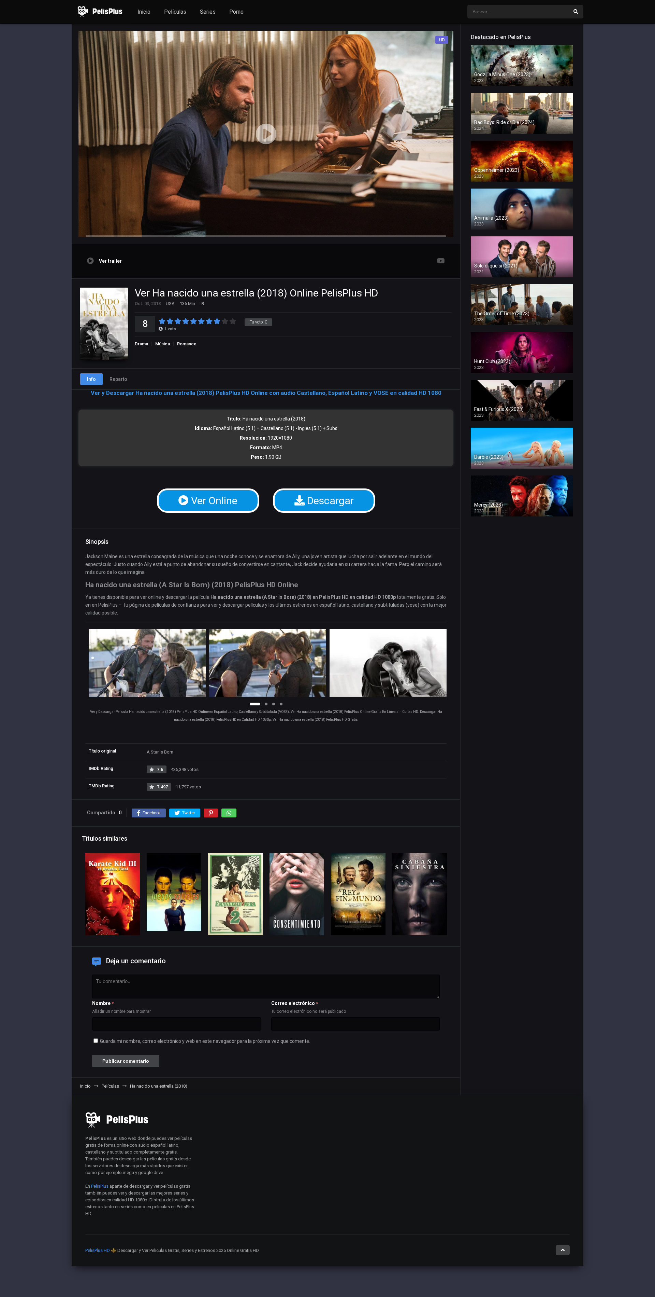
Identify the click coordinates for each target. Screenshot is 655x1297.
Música (162, 344)
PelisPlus (99, 1186)
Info (91, 379)
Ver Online (213, 501)
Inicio (143, 12)
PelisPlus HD (97, 1250)
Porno (236, 12)
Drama (141, 344)
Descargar (329, 501)
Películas (175, 12)
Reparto (118, 379)
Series (208, 12)
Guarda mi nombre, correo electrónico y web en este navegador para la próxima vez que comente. (205, 1041)
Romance (186, 344)
